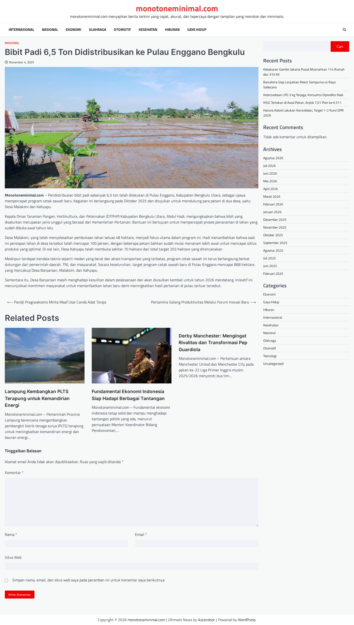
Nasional (50, 29)
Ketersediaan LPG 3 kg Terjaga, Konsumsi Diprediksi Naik (303, 94)
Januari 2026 (272, 211)
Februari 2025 (273, 273)
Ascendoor (206, 620)
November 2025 (274, 227)
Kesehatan (148, 29)
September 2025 (275, 242)
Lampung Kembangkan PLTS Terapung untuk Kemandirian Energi (37, 398)
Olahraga (97, 29)
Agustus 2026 (273, 157)
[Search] (344, 29)
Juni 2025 (270, 265)
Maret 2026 (271, 196)
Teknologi (269, 355)
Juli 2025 (269, 257)
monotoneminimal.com (177, 8)
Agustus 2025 (273, 250)
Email (141, 534)
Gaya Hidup (196, 29)
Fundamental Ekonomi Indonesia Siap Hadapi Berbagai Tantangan (128, 395)
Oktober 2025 (273, 234)
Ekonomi (73, 29)
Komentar (14, 472)
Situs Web (13, 557)
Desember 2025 (274, 219)
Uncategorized (273, 363)
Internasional (21, 29)
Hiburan (172, 29)
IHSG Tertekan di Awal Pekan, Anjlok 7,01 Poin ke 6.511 (302, 102)
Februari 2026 (273, 203)
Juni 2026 (270, 173)
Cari (340, 46)
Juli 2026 (269, 165)
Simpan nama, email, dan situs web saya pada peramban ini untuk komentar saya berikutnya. (88, 580)
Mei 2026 (270, 180)
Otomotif (122, 29)
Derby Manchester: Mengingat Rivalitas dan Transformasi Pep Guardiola (213, 342)
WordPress (247, 620)
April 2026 (270, 188)
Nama (11, 534)
